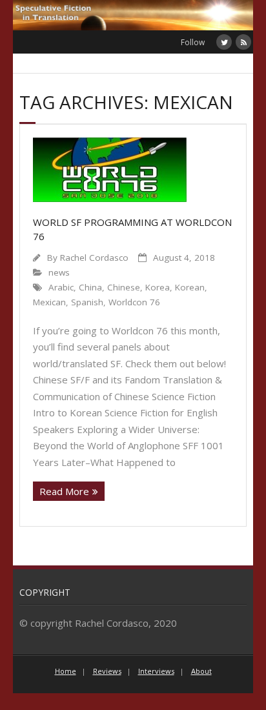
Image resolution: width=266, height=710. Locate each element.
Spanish (87, 302)
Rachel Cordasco (94, 257)
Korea (157, 287)
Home (65, 671)
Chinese (123, 287)
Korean (190, 287)
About (201, 671)
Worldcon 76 (134, 302)
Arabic (61, 287)
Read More (64, 491)
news (59, 272)
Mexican (49, 302)
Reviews (107, 671)
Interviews (156, 671)
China (90, 287)
